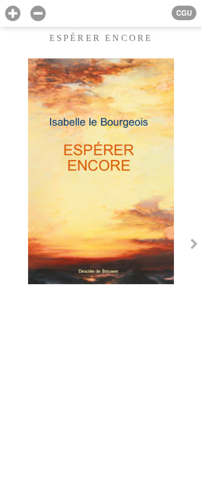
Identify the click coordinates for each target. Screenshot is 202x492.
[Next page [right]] (194, 246)
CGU (184, 13)
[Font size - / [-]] (37, 13)
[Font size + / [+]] (12, 13)
